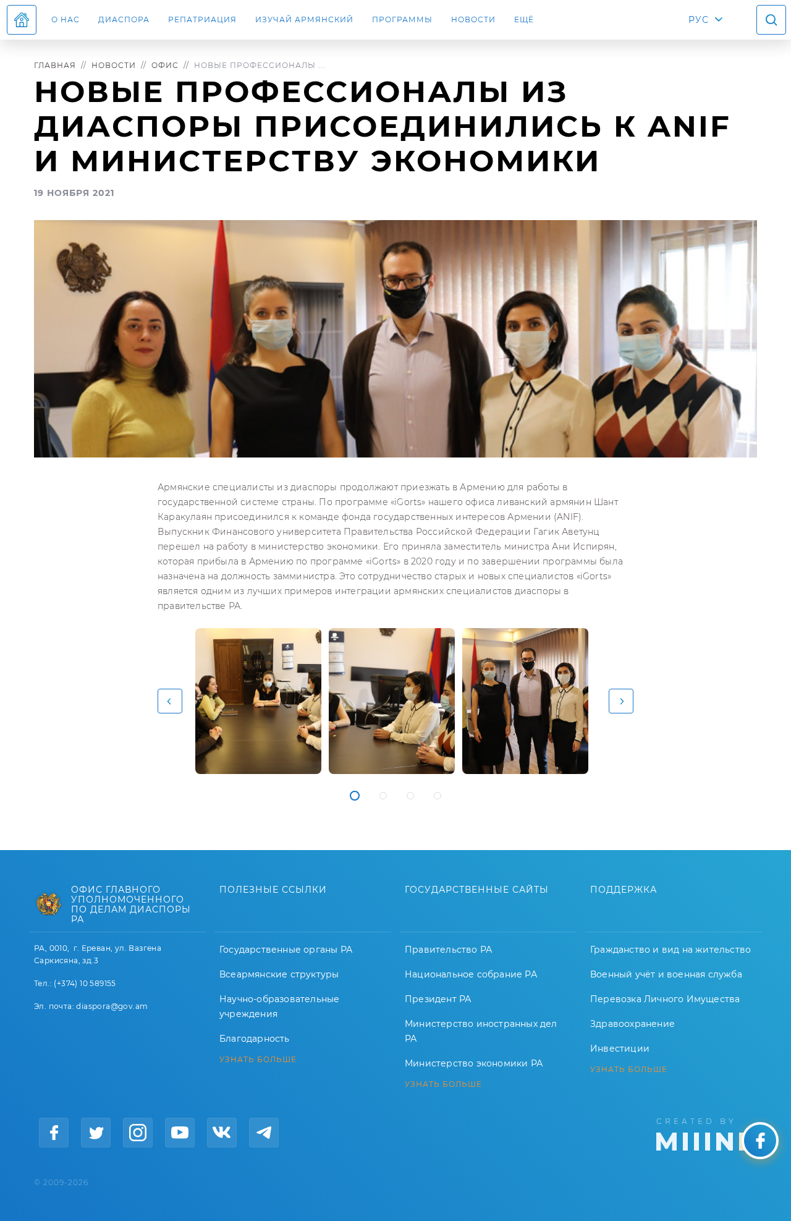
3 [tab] (410, 795)
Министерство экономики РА (474, 1063)
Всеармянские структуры (279, 974)
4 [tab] (437, 795)
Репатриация (202, 19)
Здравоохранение (632, 1023)
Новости (473, 19)
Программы (402, 19)
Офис (165, 65)
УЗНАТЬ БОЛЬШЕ (258, 1059)
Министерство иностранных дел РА (481, 1031)
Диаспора (124, 19)
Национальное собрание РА (471, 974)
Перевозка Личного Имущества (665, 999)
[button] (170, 701)
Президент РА (438, 999)
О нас (65, 19)
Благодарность (254, 1038)
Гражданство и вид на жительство (670, 949)
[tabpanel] (258, 701)
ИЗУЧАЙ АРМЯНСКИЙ (304, 19)
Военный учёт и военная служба (666, 974)
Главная (55, 65)
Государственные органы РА (285, 949)
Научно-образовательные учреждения (279, 1006)
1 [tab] (355, 796)
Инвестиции (619, 1048)
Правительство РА (448, 949)
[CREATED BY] (706, 1133)
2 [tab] (383, 795)
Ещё (524, 19)
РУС (698, 19)
